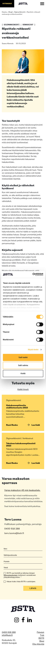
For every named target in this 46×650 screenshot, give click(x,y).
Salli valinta (23, 365)
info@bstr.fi (7, 635)
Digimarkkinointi (19, 12)
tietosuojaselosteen (10, 575)
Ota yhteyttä (38, 644)
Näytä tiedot (33, 349)
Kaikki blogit (23, 390)
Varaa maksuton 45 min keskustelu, (22, 491)
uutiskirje (7, 3)
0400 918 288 (12, 529)
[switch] (39, 324)
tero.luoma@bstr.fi (14, 533)
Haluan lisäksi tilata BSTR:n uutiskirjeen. (21, 581)
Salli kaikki (23, 357)
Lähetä (32, 588)
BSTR (41, 638)
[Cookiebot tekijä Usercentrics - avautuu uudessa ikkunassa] (32, 274)
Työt (42, 635)
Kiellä (23, 373)
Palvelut (40, 632)
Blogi (41, 641)
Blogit (10, 12)
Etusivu (4, 12)
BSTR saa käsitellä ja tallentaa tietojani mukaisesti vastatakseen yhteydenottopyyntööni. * (20, 575)
